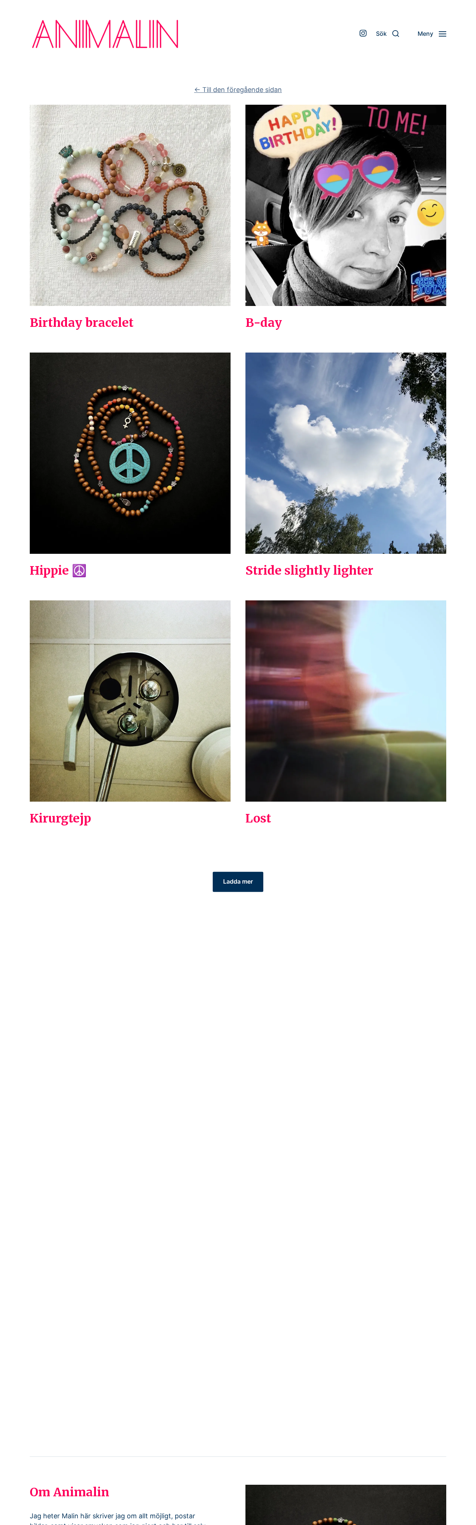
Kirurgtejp (60, 818)
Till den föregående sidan (238, 90)
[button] (387, 33)
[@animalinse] (363, 34)
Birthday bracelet (82, 322)
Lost (258, 818)
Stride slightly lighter (309, 570)
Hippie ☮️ (58, 570)
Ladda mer (238, 881)
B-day (263, 322)
